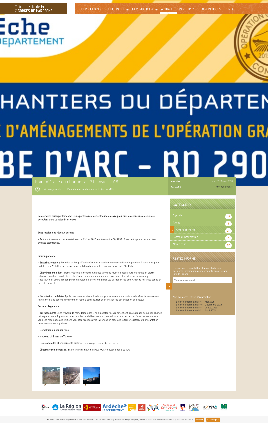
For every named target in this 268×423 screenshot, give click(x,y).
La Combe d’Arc (143, 9)
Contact (231, 9)
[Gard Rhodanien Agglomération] (141, 407)
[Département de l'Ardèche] (114, 407)
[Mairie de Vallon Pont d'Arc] (193, 407)
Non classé (179, 244)
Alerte (177, 222)
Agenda (177, 215)
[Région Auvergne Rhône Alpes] (67, 407)
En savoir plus (213, 420)
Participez (186, 9)
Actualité (168, 9)
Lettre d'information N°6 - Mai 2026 (195, 302)
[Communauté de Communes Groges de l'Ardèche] (169, 407)
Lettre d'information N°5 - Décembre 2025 (199, 304)
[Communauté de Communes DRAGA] (153, 407)
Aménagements (52, 189)
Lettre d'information (185, 236)
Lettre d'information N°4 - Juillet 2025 (196, 307)
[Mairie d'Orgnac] (183, 407)
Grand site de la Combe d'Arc (33, 8)
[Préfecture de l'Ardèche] (45, 407)
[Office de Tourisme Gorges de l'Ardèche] (210, 407)
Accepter (199, 420)
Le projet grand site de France (102, 9)
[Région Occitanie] (92, 407)
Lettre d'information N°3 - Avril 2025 (196, 310)
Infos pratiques (209, 9)
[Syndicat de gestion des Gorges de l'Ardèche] (224, 407)
